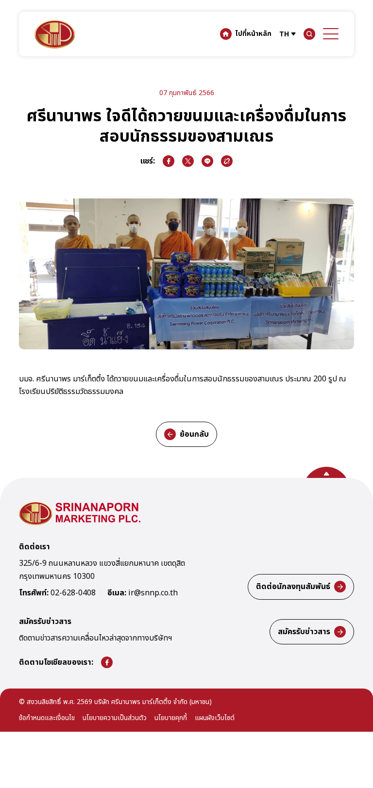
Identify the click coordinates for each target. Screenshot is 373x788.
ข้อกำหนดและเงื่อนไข (47, 718)
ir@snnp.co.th (153, 593)
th (284, 34)
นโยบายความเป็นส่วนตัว (115, 718)
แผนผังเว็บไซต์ (215, 718)
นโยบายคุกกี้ (170, 718)
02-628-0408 (73, 593)
